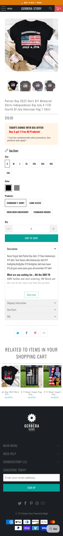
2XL (34, 163)
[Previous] (7, 49)
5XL (8, 172)
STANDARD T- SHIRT (15, 203)
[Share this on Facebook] (26, 332)
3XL (43, 163)
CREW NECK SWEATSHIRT (18, 212)
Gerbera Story (31, 8)
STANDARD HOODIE (42, 212)
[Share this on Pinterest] (35, 332)
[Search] (50, 8)
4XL (51, 163)
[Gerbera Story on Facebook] (25, 503)
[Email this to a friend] (44, 332)
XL (27, 163)
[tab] (31, 248)
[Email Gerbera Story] (43, 503)
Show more (31, 294)
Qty (6, 222)
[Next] (55, 49)
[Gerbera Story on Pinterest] (31, 503)
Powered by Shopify (41, 513)
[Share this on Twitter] (18, 332)
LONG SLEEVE (35, 203)
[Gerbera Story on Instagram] (37, 503)
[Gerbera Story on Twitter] (19, 503)
